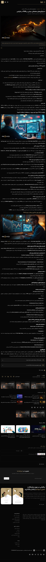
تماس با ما (17, 531)
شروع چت (6, 502)
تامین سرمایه (17, 544)
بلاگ (41, 9)
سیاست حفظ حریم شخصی (15, 535)
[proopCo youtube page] (35, 407)
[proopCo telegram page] (37, 407)
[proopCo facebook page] (44, 554)
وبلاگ (18, 536)
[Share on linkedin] (8, 376)
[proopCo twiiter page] (43, 407)
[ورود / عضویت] (2, 2)
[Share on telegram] (5, 376)
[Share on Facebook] (14, 376)
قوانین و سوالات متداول (15, 519)
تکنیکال (38, 9)
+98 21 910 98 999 (18, 502)
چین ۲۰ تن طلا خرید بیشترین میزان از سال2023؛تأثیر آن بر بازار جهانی (31, 397)
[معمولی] (36, 377)
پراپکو (44, 9)
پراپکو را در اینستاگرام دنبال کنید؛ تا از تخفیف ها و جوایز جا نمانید (8, 397)
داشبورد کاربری (17, 517)
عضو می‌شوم (6, 478)
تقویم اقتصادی (17, 520)
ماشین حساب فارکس (16, 522)
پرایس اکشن (10, 77)
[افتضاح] (39, 377)
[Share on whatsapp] (2, 376)
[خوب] (35, 377)
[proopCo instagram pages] (40, 407)
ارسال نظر (42, 464)
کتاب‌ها (9, 241)
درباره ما (18, 530)
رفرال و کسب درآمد (16, 515)
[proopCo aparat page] (32, 407)
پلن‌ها (18, 546)
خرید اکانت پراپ (17, 528)
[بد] (38, 377)
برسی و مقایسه (17, 542)
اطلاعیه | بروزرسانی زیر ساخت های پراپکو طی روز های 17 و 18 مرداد (31, 403)
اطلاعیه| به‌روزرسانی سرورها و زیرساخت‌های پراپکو (8, 402)
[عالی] (33, 377)
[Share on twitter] (11, 376)
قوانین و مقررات (17, 533)
